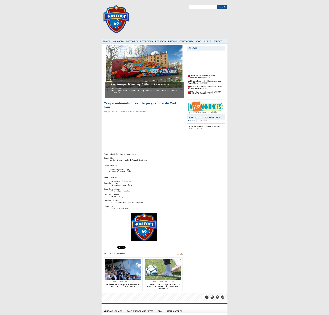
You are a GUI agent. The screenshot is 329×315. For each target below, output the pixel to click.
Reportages (146, 41)
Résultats (160, 41)
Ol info (207, 41)
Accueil (107, 41)
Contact (218, 41)
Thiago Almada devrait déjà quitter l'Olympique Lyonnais (201, 74)
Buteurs (172, 41)
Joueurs (191, 128)
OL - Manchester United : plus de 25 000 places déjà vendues (123, 285)
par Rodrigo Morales (155, 88)
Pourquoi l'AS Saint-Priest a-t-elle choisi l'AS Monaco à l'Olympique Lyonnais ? (163, 286)
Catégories (132, 41)
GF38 (160, 311)
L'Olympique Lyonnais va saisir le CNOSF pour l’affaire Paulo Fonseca (204, 90)
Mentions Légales (113, 311)
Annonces (118, 41)
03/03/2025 (143, 88)
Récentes (191, 120)
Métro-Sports (174, 311)
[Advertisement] (144, 134)
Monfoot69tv (186, 41)
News (198, 41)
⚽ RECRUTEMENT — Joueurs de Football (204, 127)
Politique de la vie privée (140, 311)
